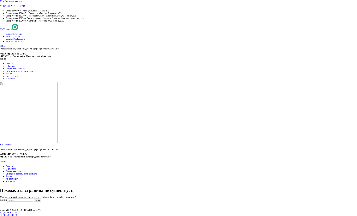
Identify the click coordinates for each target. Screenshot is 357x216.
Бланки (9, 73)
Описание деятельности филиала (21, 71)
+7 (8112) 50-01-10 (8, 212)
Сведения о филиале (15, 68)
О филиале (11, 66)
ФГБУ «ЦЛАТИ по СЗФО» (13, 6)
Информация (12, 76)
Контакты (10, 78)
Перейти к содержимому (12, 1)
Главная (9, 63)
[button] (178, 59)
